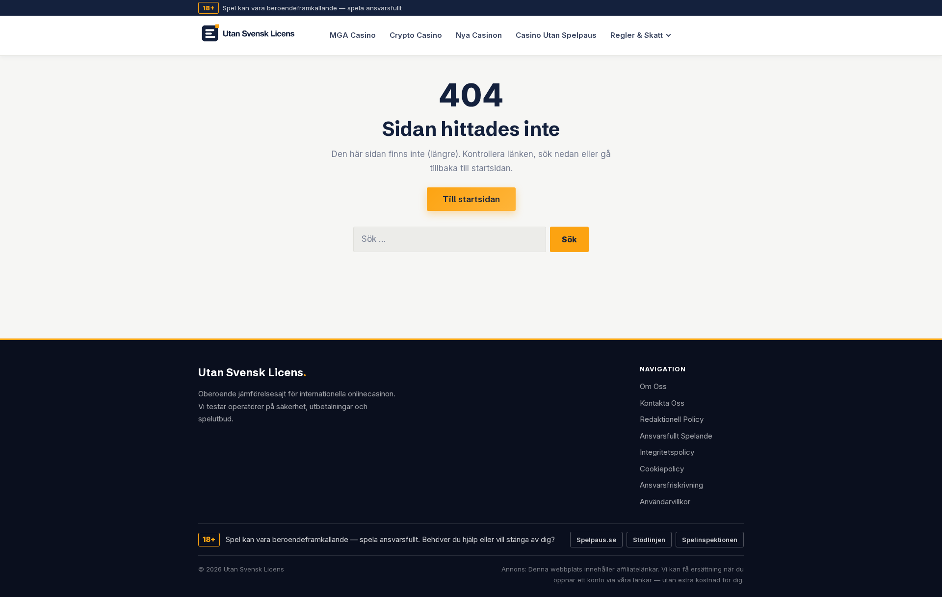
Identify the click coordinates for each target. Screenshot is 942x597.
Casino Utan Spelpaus (556, 35)
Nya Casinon (479, 35)
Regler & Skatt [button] (636, 35)
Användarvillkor (665, 501)
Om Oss (653, 386)
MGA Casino (353, 35)
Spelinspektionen (709, 540)
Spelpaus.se (596, 540)
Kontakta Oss (662, 403)
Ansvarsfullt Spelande (676, 436)
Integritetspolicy (667, 452)
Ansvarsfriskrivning (671, 485)
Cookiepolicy (662, 468)
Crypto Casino (416, 35)
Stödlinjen (649, 540)
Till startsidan (471, 199)
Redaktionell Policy (672, 419)
